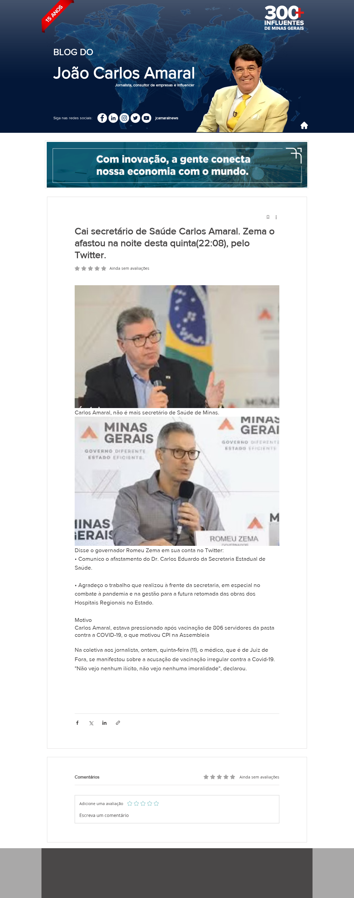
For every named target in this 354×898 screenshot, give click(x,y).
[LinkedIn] (113, 118)
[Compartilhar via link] (118, 722)
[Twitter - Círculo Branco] (135, 118)
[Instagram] (124, 118)
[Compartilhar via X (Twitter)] (90, 722)
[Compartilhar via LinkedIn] (104, 722)
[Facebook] (102, 118)
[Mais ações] (276, 217)
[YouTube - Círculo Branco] (146, 118)
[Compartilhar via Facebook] (77, 722)
